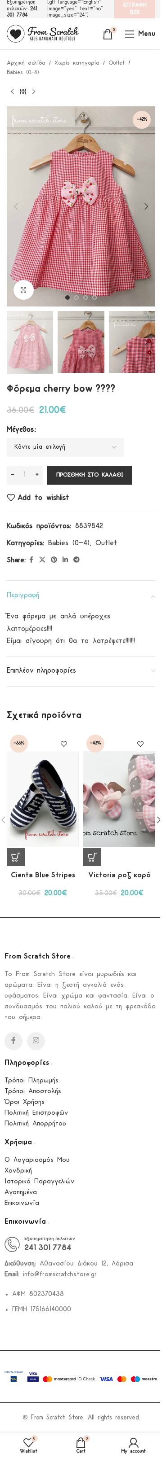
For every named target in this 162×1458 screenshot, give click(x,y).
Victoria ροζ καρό (119, 875)
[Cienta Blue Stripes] (43, 798)
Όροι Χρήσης (24, 1102)
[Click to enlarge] (24, 290)
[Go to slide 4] (94, 297)
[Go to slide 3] (85, 297)
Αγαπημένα (20, 1192)
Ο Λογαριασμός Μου (37, 1160)
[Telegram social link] (76, 560)
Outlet (116, 63)
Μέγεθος (20, 429)
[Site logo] (43, 33)
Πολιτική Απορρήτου (35, 1124)
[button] (16, 206)
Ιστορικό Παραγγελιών (39, 1181)
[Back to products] (23, 92)
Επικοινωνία (21, 1203)
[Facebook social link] (31, 560)
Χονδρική (18, 1171)
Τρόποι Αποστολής (32, 1091)
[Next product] (33, 92)
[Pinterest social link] (54, 560)
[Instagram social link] (36, 1041)
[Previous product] (12, 92)
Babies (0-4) (23, 72)
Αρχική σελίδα (26, 63)
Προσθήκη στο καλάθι (89, 475)
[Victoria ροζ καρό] (119, 798)
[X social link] (42, 560)
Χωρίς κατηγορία (76, 63)
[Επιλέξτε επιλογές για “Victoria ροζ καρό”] (92, 857)
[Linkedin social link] (65, 560)
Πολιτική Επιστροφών (36, 1113)
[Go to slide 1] (67, 297)
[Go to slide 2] (76, 297)
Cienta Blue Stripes (43, 875)
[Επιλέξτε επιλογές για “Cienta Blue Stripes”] (16, 857)
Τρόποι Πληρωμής (31, 1080)
